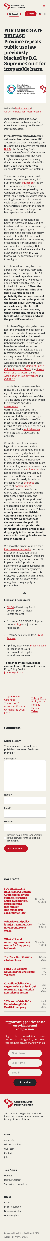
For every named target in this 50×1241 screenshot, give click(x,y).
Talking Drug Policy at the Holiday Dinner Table (38, 704)
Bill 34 (7, 149)
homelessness (23, 486)
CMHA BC (9, 379)
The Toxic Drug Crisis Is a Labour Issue (18, 958)
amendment (11, 406)
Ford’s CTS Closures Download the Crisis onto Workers (19, 971)
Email (7, 808)
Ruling (17, 624)
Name (8, 794)
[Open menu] (44, 6)
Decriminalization (17, 111)
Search (15, 14)
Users (24, 372)
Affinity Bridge (21, 1236)
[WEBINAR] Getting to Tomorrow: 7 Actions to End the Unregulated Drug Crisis (14, 705)
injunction (28, 182)
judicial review (31, 429)
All (5, 111)
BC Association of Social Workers (21, 374)
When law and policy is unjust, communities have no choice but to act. (18, 926)
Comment (10, 758)
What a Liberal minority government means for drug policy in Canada (17, 944)
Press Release (34, 111)
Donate (30, 13)
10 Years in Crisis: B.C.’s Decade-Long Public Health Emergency (17, 1004)
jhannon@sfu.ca (13, 672)
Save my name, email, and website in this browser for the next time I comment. (24, 838)
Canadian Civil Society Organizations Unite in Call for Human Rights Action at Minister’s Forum (20, 988)
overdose (29, 482)
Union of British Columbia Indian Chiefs (24, 367)
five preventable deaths (17, 549)
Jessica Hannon (23, 108)
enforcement (33, 469)
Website (8, 821)
